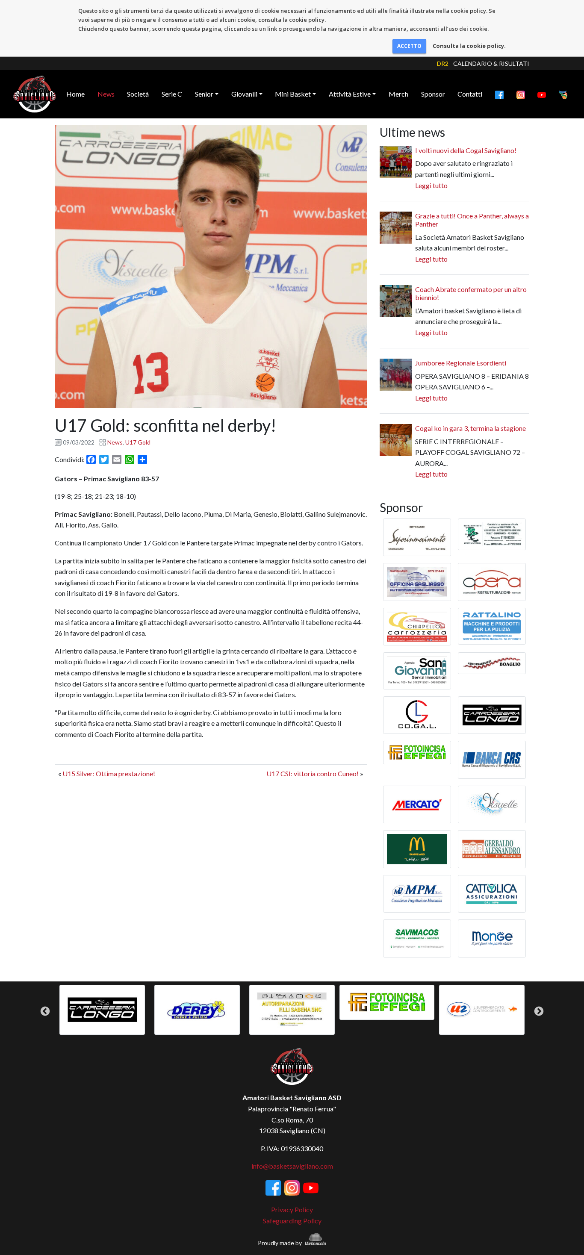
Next (539, 1011)
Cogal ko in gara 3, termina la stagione (470, 428)
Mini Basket (293, 94)
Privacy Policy (292, 1209)
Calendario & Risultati (491, 63)
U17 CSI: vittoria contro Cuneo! (312, 773)
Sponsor (433, 94)
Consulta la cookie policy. (469, 46)
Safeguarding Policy (292, 1221)
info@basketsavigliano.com (292, 1166)
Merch (398, 94)
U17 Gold (137, 442)
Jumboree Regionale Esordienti (460, 363)
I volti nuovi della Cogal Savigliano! (465, 150)
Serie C (172, 94)
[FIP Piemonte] (563, 94)
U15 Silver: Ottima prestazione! (108, 773)
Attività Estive (350, 94)
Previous (45, 1011)
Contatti (469, 94)
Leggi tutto (431, 185)
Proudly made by (280, 1242)
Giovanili (244, 94)
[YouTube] (541, 94)
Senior (204, 94)
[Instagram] (520, 94)
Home (75, 94)
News (106, 94)
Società (138, 94)
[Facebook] (499, 94)
